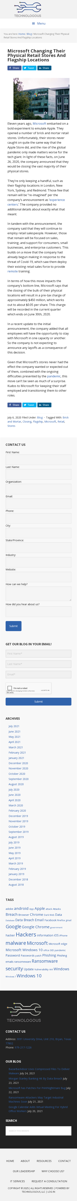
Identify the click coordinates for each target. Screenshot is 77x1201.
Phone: (10, 511)
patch (38, 955)
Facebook (50, 920)
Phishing (49, 955)
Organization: (14, 481)
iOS (56, 935)
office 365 (48, 950)
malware (16, 942)
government (56, 927)
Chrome (36, 914)
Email (39, 920)
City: (8, 525)
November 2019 (18, 821)
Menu (41, 23)
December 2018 (18, 879)
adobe (9, 909)
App (31, 909)
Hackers (26, 934)
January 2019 (16, 874)
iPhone (63, 935)
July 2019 (14, 842)
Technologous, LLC (33, 1191)
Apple (40, 908)
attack (49, 908)
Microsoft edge (58, 944)
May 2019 (15, 853)
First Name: (13, 452)
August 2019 (16, 837)
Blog (40, 417)
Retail (61, 421)
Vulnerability (41, 969)
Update (29, 969)
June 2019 (15, 847)
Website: (11, 569)
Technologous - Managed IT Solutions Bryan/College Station (38, 9)
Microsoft (39, 123)
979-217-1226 (23, 1047)
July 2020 (14, 789)
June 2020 (15, 795)
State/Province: (15, 540)
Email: (9, 496)
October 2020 (17, 773)
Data (58, 914)
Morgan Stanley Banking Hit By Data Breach (35, 1078)
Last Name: (13, 467)
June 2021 (15, 731)
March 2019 (16, 863)
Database (10, 920)
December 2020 (18, 763)
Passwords (28, 955)
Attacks (57, 909)
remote (13, 271)
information (45, 935)
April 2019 (15, 858)
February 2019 (17, 869)
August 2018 (16, 884)
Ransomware (45, 961)
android (21, 908)
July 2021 (14, 726)
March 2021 (16, 747)
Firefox (61, 920)
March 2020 (16, 805)
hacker (10, 935)
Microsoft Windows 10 (24, 949)
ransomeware (22, 961)
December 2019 (18, 816)
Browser (23, 915)
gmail (68, 920)
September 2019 (19, 832)
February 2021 (17, 752)
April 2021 (15, 742)
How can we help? (16, 584)
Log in (51, 1191)
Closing (27, 421)
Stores (11, 426)
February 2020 (17, 810)
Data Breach (24, 920)
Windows (61, 968)
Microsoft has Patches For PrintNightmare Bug (37, 1088)
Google (13, 926)
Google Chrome (36, 926)
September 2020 (19, 779)
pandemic (54, 376)
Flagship (38, 421)
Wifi (51, 969)
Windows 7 (11, 976)
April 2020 (15, 800)
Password (13, 955)
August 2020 (16, 784)
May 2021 (15, 736)
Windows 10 (29, 976)
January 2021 (16, 758)
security (14, 968)
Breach (12, 914)
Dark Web (49, 914)
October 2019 (17, 826)
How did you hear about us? (22, 604)
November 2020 (18, 768)
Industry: (11, 555)
